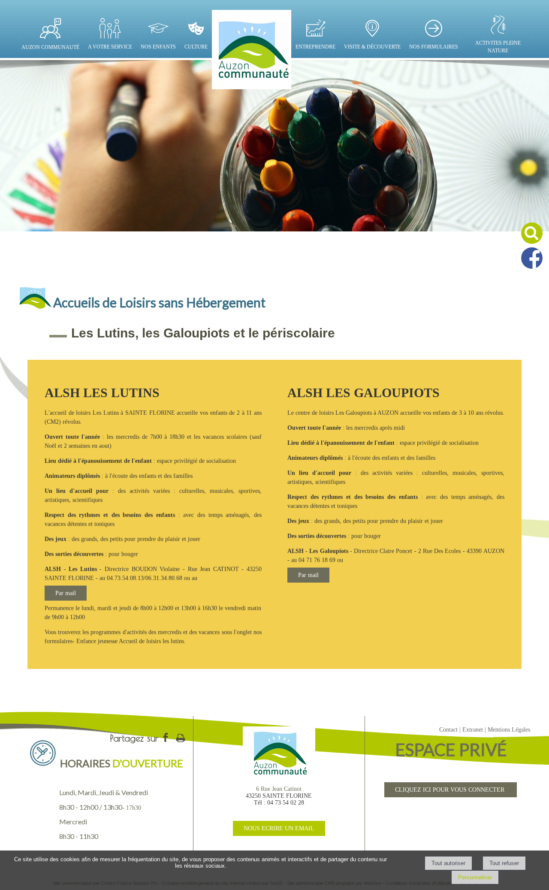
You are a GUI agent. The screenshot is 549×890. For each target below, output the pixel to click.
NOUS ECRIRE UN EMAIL (279, 828)
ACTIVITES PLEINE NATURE (498, 47)
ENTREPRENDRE (315, 47)
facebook (165, 737)
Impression (180, 736)
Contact (448, 729)
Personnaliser (475, 877)
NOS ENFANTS (158, 47)
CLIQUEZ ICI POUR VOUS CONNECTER (450, 790)
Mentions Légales (509, 729)
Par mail (65, 593)
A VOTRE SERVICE (110, 47)
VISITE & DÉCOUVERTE (372, 47)
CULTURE (196, 47)
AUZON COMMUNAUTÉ (50, 47)
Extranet (472, 729)
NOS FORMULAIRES (433, 47)
